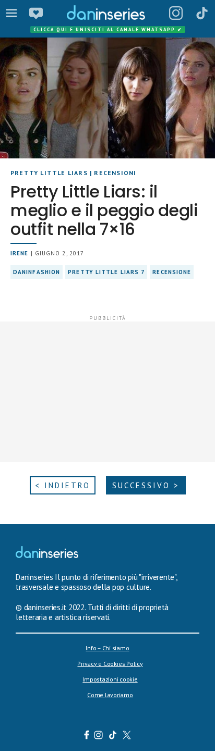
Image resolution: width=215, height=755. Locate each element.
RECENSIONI (115, 173)
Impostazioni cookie (109, 679)
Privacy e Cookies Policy (109, 663)
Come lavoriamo (110, 695)
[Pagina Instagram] (176, 13)
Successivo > (146, 485)
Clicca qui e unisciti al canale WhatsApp (108, 29)
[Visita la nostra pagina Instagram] (98, 736)
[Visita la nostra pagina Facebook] (86, 736)
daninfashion (36, 272)
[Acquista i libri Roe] (36, 13)
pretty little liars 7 (106, 272)
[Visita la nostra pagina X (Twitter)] (127, 736)
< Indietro (62, 485)
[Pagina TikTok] (202, 13)
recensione (171, 272)
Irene (19, 253)
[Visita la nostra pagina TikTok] (113, 736)
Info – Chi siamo (107, 648)
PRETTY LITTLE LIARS (49, 173)
